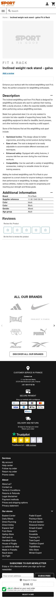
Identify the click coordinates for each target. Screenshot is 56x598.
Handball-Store (9, 540)
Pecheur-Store (35, 518)
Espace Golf (7, 527)
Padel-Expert (35, 515)
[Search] (9, 11)
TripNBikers (34, 546)
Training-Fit (34, 537)
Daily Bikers (7, 518)
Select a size (28, 594)
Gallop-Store (8, 534)
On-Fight (6, 555)
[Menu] (3, 11)
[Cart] (53, 4)
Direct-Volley (8, 524)
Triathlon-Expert (36, 543)
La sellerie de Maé (10, 546)
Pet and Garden (36, 521)
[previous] (2, 325)
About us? (6, 483)
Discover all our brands (28, 354)
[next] (54, 325)
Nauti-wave (7, 552)
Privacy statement (10, 505)
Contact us (28, 376)
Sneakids (33, 534)
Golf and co (7, 537)
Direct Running (9, 521)
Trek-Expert (34, 540)
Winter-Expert (35, 552)
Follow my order (9, 468)
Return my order (9, 471)
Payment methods (10, 499)
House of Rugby (9, 543)
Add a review (8, 73)
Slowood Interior (36, 524)
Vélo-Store (34, 549)
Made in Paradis (9, 549)
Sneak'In (33, 531)
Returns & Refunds (11, 493)
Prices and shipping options (15, 502)
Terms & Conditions (11, 490)
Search (15, 10)
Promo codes (8, 474)
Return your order (28, 429)
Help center (7, 465)
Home (5, 17)
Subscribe (44, 575)
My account (7, 462)
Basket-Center (8, 515)
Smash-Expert (35, 527)
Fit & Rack (15, 63)
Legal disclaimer (9, 496)
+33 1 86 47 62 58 (28, 384)
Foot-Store (7, 531)
